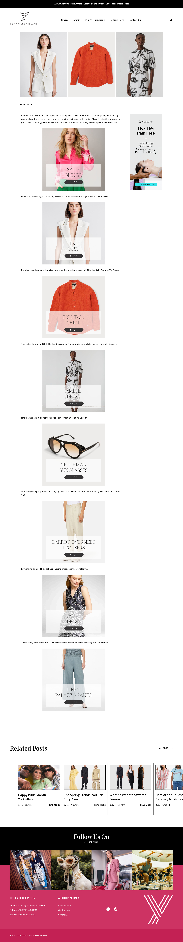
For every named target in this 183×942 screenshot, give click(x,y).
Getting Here (117, 19)
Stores (65, 19)
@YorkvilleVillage (91, 841)
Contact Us (135, 19)
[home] (23, 20)
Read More (54, 805)
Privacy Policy (64, 905)
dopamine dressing (58, 115)
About (76, 19)
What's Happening (95, 19)
